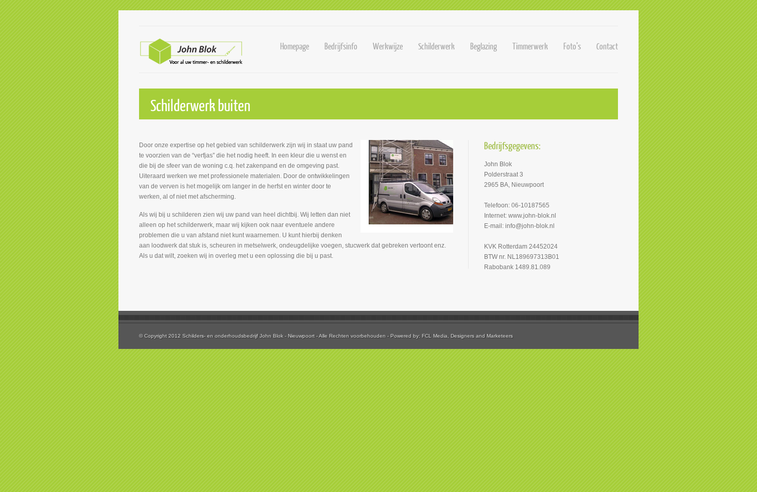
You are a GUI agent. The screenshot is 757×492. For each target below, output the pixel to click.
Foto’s (572, 46)
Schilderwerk (436, 46)
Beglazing (483, 46)
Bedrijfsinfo (340, 46)
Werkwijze (388, 46)
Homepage (294, 46)
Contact (607, 46)
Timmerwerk (530, 46)
